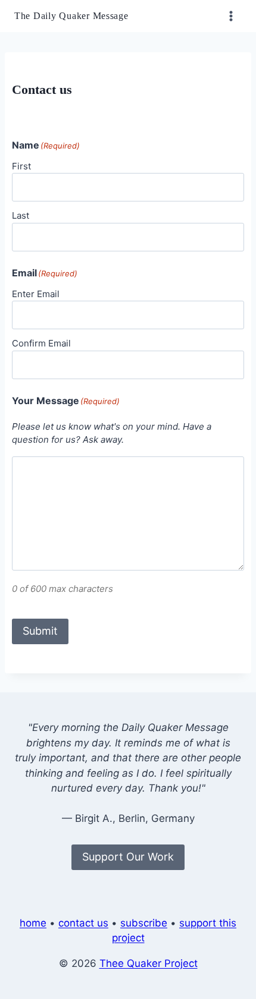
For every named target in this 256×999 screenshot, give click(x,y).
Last (20, 215)
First (21, 166)
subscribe (143, 923)
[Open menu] (231, 16)
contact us (83, 923)
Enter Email (36, 294)
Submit (40, 631)
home (33, 923)
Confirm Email (41, 343)
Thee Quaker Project (148, 963)
